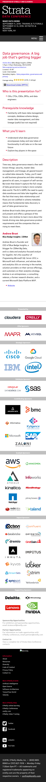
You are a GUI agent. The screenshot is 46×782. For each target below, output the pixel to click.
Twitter (10, 723)
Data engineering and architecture (14, 67)
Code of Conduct (9, 667)
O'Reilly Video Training (11, 714)
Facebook (11, 729)
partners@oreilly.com (34, 634)
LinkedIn (11, 740)
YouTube (11, 745)
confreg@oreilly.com (31, 775)
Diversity (6, 664)
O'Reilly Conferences (10, 708)
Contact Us (7, 673)
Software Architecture (11, 689)
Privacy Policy (8, 670)
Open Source (7, 686)
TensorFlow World (9, 692)
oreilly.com (7, 711)
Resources (6, 661)
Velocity (6, 695)
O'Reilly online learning (11, 705)
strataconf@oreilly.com (17, 625)
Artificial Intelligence (10, 683)
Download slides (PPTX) (17, 85)
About (5, 658)
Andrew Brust (7, 62)
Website (11, 285)
